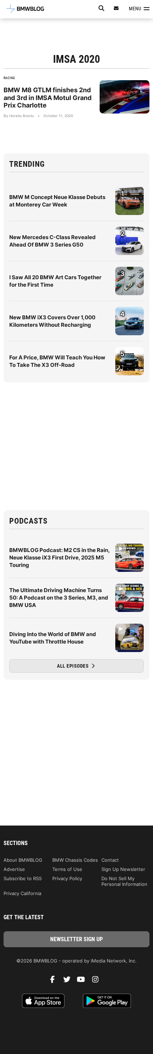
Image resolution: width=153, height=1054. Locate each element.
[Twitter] (69, 981)
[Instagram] (98, 981)
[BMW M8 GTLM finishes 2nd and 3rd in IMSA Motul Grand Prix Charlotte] (124, 96)
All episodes (73, 666)
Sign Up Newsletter (123, 869)
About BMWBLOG (23, 860)
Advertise (14, 869)
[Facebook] (55, 981)
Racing (9, 78)
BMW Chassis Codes (75, 860)
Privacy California (22, 893)
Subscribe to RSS (23, 878)
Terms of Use (67, 869)
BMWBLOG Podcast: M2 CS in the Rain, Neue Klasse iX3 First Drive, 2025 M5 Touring (59, 557)
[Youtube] (83, 981)
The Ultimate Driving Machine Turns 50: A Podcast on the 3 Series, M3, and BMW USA (58, 597)
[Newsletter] (116, 8)
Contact (110, 860)
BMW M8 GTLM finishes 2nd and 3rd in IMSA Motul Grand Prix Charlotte (47, 97)
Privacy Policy (67, 878)
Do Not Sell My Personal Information (124, 881)
